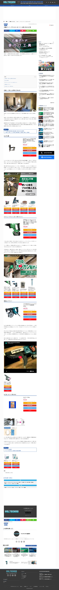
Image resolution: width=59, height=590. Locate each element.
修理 (34, 3)
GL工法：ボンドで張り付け (9, 86)
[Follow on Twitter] (48, 2)
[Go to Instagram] (24, 541)
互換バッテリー (31, 3)
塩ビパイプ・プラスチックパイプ (9, 482)
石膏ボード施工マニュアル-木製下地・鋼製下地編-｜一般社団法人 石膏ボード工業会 (17, 132)
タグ (4, 582)
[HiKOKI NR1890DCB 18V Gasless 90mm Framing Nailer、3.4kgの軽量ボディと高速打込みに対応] (24, 551)
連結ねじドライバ (7, 84)
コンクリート (10, 483)
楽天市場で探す (29, 150)
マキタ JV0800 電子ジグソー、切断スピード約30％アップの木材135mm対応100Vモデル (46, 98)
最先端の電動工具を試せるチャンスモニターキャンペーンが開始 (44, 53)
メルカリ (29, 155)
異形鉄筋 (32, 482)
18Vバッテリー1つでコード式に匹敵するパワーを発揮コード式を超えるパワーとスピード (46, 56)
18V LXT (36, 3)
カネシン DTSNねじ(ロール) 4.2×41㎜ (23, 206)
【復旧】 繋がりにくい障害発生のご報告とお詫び (45, 574)
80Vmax (22, 3)
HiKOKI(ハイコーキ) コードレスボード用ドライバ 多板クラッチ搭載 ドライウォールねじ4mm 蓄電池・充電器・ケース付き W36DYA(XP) (29, 222)
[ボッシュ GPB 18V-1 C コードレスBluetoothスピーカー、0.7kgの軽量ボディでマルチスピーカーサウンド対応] (32, 551)
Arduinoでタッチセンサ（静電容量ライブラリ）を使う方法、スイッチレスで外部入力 (26, 563)
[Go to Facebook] (16, 541)
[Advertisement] (29, 13)
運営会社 (21, 586)
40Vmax (24, 3)
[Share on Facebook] (46, 2)
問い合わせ (47, 586)
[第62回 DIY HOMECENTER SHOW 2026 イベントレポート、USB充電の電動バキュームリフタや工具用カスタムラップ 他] (8, 551)
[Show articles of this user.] (12, 534)
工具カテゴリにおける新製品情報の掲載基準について (46, 576)
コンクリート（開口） (18, 487)
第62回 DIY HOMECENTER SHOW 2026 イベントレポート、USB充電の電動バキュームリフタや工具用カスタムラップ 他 (46, 76)
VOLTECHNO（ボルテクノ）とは (14, 586)
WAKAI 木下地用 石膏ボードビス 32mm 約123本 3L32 (23, 290)
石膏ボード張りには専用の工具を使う (10, 78)
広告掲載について (26, 586)
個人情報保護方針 (36, 586)
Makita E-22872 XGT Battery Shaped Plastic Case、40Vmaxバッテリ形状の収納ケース (49, 133)
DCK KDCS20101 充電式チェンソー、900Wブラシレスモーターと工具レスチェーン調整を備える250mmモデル (46, 94)
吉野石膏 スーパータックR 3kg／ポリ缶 (7, 460)
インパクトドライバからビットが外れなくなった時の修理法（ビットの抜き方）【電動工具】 (49, 145)
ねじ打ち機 (6, 80)
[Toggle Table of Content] (35, 77)
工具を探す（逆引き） (9, 477)
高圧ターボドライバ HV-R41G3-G (7, 206)
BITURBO (27, 3)
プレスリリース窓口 (42, 586)
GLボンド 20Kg (26, 397)
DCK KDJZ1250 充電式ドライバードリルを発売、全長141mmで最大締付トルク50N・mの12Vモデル (46, 80)
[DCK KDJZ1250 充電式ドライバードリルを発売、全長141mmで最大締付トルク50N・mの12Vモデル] (16, 551)
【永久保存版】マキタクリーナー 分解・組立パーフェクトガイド (49, 129)
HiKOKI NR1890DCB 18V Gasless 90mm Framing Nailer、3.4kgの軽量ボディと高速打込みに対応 (46, 83)
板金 (13, 483)
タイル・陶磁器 (16, 483)
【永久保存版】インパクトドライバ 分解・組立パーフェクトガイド (49, 141)
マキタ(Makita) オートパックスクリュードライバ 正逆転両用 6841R (30, 305)
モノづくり (23, 578)
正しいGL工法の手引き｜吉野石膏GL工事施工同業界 (13, 450)
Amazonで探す (8, 208)
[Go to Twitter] (19, 541)
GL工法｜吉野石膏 (8, 449)
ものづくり (46, 5)
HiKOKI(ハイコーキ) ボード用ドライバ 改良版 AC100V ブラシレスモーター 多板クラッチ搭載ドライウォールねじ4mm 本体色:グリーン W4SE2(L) (7, 289)
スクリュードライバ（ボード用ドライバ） (11, 82)
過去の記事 (4, 581)
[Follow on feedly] (53, 2)
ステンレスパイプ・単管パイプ (18, 482)
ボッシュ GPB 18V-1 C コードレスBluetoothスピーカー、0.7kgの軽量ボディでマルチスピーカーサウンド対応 (46, 87)
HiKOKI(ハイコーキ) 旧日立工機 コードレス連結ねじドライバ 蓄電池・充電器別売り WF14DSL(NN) (7, 383)
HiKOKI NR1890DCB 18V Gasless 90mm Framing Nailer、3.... (24, 555)
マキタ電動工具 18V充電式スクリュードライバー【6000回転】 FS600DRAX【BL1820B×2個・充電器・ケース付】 (15, 289)
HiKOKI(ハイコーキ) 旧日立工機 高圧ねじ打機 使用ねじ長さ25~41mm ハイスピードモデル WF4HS (29, 140)
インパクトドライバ (40, 3)
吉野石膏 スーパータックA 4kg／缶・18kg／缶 (15, 460)
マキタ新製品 (24, 577)
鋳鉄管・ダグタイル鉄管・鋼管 (26, 482)
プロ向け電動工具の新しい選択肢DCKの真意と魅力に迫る (45, 49)
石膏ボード (6, 25)
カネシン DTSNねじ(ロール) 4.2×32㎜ (31, 206)
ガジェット (12, 5)
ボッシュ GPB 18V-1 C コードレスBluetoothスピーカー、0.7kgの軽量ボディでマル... (32, 555)
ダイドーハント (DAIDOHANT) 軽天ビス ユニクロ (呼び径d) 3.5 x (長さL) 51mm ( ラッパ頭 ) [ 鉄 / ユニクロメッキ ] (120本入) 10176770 (31, 289)
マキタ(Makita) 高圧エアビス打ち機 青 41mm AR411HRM (15, 206)
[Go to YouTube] (21, 541)
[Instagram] (50, 2)
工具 (29, 5)
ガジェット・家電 (24, 573)
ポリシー (31, 586)
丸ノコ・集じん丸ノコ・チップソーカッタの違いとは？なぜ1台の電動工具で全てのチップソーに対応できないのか (49, 125)
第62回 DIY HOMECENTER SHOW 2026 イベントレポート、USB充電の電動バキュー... (8, 555)
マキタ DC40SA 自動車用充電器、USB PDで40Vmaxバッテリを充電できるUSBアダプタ (46, 90)
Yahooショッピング (7, 211)
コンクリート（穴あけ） (11, 487)
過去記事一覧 (52, 102)
